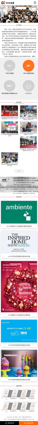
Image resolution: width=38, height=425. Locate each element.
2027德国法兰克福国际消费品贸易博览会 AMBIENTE (28, 119)
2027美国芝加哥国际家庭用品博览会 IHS (9, 135)
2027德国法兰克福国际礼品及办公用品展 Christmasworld (28, 149)
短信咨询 (29, 423)
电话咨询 (10, 423)
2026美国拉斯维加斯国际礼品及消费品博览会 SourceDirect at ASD (9, 118)
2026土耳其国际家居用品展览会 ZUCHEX (9, 165)
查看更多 (19, 171)
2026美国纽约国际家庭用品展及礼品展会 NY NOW (28, 133)
